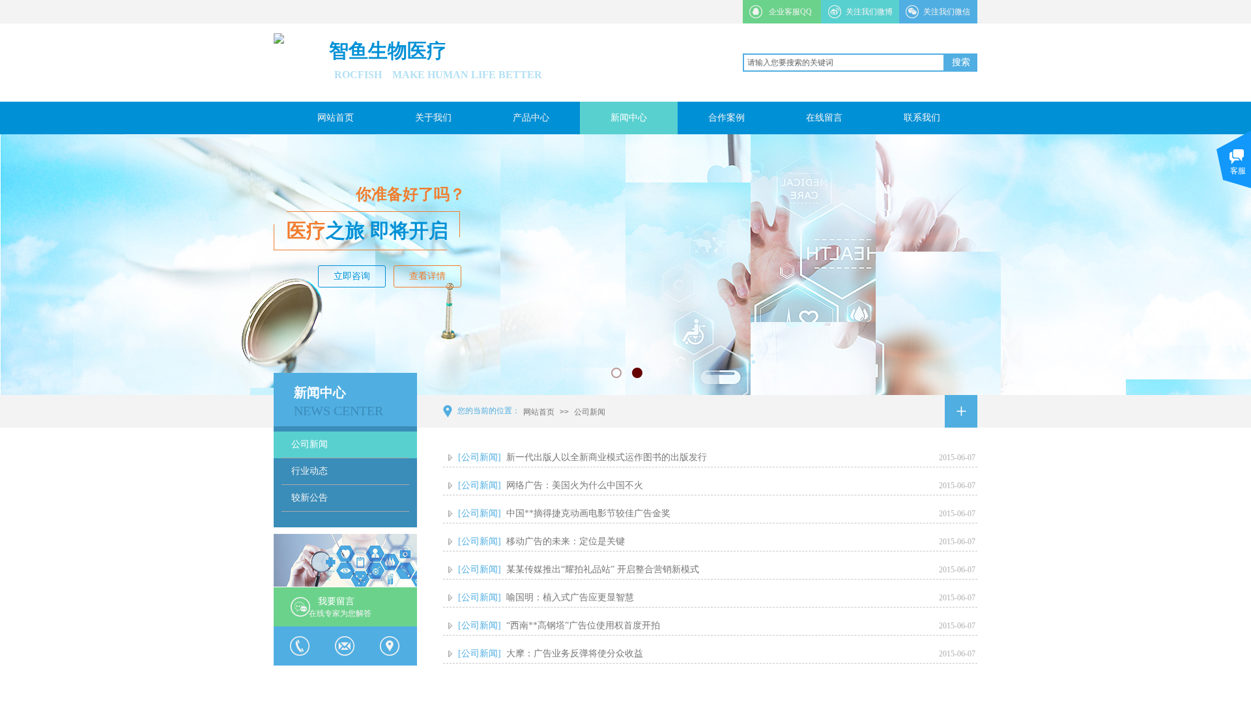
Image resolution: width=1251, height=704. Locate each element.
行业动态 (309, 471)
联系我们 (922, 118)
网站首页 (335, 118)
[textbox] (844, 62)
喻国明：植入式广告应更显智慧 (570, 597)
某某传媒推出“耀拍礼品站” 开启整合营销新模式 (602, 569)
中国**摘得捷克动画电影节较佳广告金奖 (588, 513)
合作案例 (726, 118)
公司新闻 (589, 412)
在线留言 (824, 118)
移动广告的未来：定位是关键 (565, 541)
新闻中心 (629, 118)
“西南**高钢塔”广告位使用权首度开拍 (583, 625)
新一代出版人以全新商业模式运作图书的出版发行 (606, 457)
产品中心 (531, 118)
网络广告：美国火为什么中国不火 (574, 485)
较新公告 (309, 498)
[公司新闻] (479, 457)
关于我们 (433, 118)
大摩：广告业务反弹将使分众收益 (574, 653)
